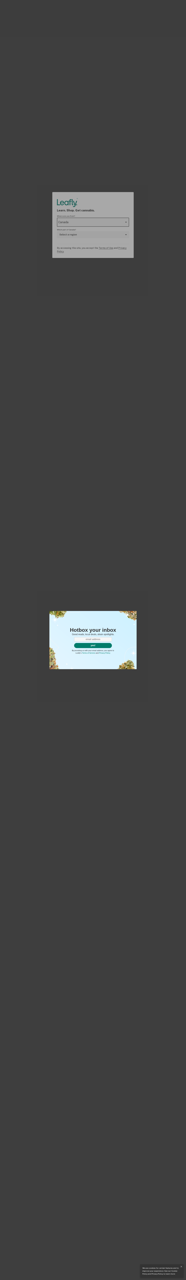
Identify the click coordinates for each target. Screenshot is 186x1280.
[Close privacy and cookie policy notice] (181, 1266)
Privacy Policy (157, 1274)
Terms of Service (88, 653)
